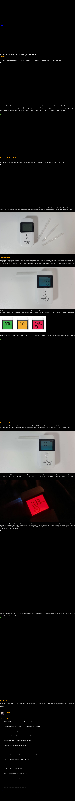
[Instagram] (3, 800)
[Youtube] (8, 800)
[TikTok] (6, 800)
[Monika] (2, 713)
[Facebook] (1, 800)
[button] (62, 25)
